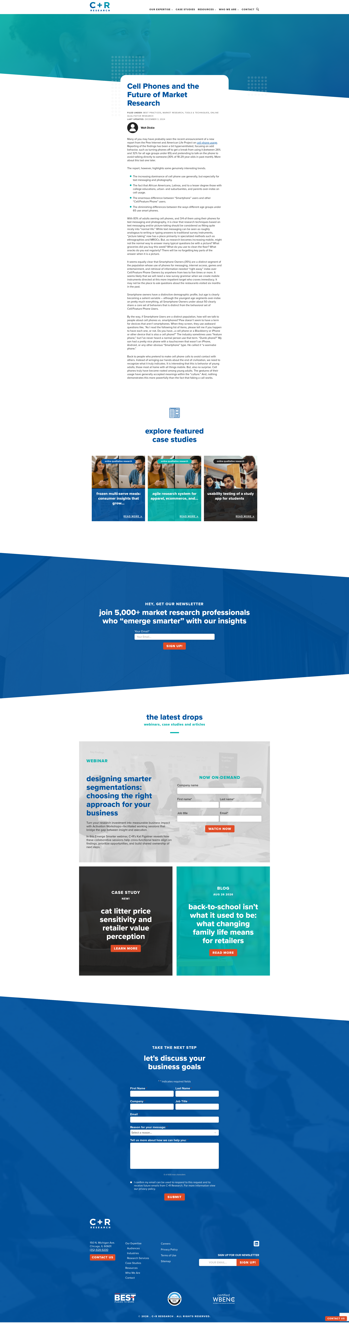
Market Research (173, 112)
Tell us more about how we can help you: (159, 1140)
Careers (165, 1244)
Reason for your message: (149, 1127)
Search (257, 9)
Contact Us (102, 1257)
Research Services (138, 1258)
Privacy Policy (169, 1249)
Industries (133, 1253)
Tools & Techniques (197, 112)
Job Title (182, 1101)
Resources (131, 1268)
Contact (248, 9)
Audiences (133, 1248)
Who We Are (132, 1273)
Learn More (126, 948)
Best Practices (152, 112)
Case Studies (185, 9)
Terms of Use (168, 1255)
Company (137, 1101)
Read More (223, 952)
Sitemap (166, 1261)
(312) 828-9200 (99, 1250)
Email (135, 1114)
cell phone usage (207, 142)
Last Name (183, 1088)
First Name (138, 1088)
